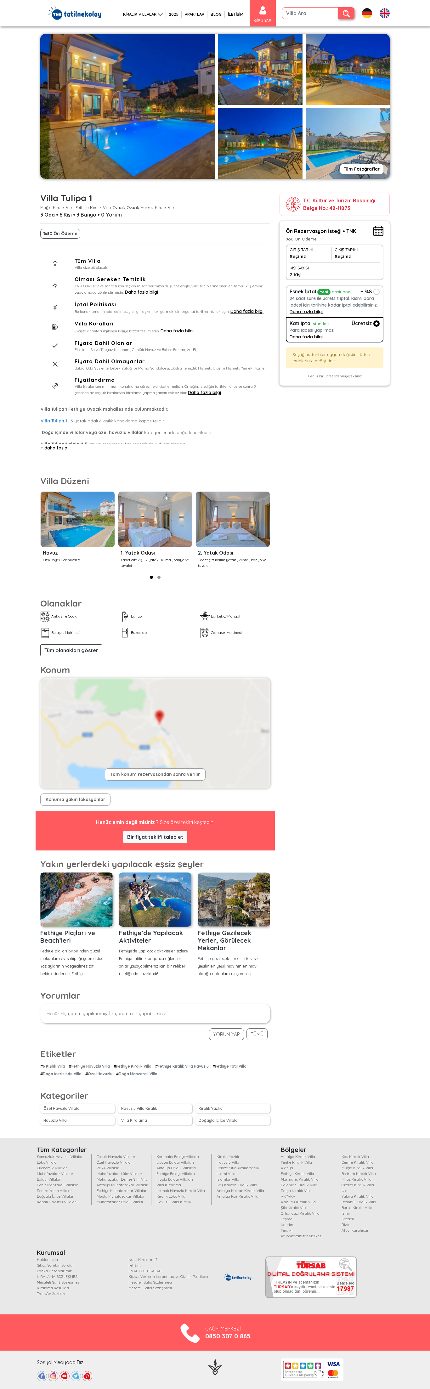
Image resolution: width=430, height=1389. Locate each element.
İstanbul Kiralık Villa (359, 1202)
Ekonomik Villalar (52, 1168)
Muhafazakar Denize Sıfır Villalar (125, 1179)
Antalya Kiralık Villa (298, 1156)
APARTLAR (194, 14)
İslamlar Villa (228, 1179)
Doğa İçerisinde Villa (62, 1073)
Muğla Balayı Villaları (174, 1179)
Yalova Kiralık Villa (358, 1196)
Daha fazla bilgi (141, 292)
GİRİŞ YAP (262, 20)
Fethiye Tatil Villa (230, 1066)
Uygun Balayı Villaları (175, 1162)
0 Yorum (111, 215)
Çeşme (286, 1219)
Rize (345, 1224)
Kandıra (288, 1224)
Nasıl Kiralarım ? (142, 1259)
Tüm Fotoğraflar (362, 169)
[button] (151, 577)
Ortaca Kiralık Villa (358, 1185)
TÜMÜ (257, 1034)
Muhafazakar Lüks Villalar (119, 1173)
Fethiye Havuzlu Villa (90, 1066)
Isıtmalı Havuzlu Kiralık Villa (180, 1190)
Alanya (287, 1168)
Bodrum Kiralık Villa (359, 1173)
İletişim (134, 1265)
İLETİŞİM (235, 14)
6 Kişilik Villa (54, 1066)
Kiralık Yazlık (210, 1108)
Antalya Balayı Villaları (176, 1168)
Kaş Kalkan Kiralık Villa (237, 1185)
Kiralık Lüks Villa (170, 1196)
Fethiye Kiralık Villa (133, 1066)
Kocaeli (348, 1219)
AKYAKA (288, 1196)
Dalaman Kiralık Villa (299, 1185)
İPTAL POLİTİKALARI (145, 1270)
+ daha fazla (54, 448)
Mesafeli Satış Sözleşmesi (58, 1282)
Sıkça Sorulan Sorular (55, 1265)
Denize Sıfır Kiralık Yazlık (238, 1168)
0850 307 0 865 (228, 1336)
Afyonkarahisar (355, 1230)
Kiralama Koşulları (53, 1287)
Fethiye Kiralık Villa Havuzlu (183, 1066)
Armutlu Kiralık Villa (298, 1202)
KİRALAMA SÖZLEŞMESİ (57, 1276)
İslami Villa (226, 1173)
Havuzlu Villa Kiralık (139, 1108)
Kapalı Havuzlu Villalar (56, 1202)
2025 (173, 14)
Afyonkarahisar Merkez (301, 1236)
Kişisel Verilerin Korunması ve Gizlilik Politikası (168, 1276)
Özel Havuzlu (100, 1073)
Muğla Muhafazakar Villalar (121, 1196)
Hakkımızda (47, 1259)
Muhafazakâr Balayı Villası (120, 1202)
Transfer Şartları (51, 1293)
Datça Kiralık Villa (296, 1190)
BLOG (216, 14)
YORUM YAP (226, 1034)
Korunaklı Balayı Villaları (177, 1156)
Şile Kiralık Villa (294, 1207)
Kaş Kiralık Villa (355, 1156)
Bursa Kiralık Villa (357, 1207)
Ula (345, 1190)
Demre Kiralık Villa (358, 1162)
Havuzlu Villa (55, 1120)
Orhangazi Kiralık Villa (300, 1213)
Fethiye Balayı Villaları (175, 1173)
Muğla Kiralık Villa (357, 1168)
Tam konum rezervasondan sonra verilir (155, 774)
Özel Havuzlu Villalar (62, 1108)
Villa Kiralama (134, 1120)
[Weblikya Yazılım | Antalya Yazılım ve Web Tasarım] (215, 1366)
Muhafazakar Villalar (55, 1173)
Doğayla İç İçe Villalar (219, 1120)
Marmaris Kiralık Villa (300, 1179)
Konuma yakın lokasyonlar (75, 799)
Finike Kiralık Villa (296, 1162)
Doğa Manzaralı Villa (138, 1073)
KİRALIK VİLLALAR (139, 14)
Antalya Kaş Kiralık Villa (237, 1196)
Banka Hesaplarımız (54, 1270)
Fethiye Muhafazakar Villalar (122, 1190)
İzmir (346, 1213)
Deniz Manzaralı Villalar (57, 1185)
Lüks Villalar (47, 1162)
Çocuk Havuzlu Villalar (116, 1156)
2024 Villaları (108, 1168)
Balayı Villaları (49, 1179)
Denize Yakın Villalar (54, 1190)
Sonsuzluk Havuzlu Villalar (60, 1156)
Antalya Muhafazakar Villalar (122, 1185)
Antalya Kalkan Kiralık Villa (240, 1190)
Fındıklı (287, 1230)
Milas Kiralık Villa (356, 1179)
